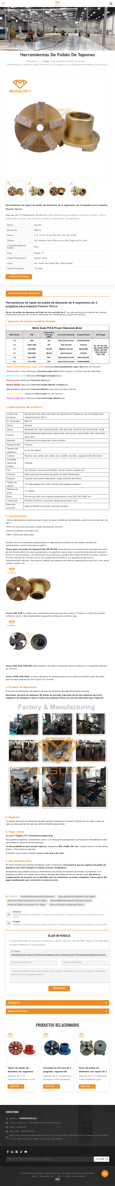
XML (59, 1176)
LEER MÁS (14, 1086)
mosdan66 (21, 1127)
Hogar (46, 61)
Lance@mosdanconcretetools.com (45, 1123)
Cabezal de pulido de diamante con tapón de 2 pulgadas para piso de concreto (93, 1070)
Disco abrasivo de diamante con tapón (77, 897)
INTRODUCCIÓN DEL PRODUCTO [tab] (24, 293)
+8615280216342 (28, 1118)
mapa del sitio (47, 1176)
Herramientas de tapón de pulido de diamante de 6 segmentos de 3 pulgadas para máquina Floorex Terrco (59, 955)
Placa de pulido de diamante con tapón (26, 905)
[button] (109, 1061)
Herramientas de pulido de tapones (68, 61)
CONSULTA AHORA (17, 277)
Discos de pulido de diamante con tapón (27, 901)
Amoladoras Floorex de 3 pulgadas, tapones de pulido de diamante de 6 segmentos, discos (21, 1070)
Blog (34, 1176)
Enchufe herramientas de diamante (37, 897)
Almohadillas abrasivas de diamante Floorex (71, 901)
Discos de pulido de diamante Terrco (67, 905)
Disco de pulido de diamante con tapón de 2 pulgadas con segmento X (57, 1070)
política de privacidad (75, 1176)
